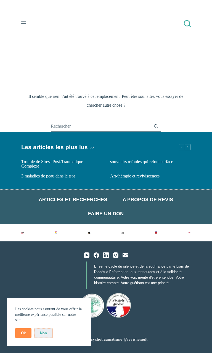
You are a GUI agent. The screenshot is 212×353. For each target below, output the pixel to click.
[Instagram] (115, 255)
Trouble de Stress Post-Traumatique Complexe (52, 164)
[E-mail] (125, 255)
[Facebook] (96, 255)
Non (43, 333)
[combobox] (100, 126)
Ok (23, 333)
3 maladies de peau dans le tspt (48, 176)
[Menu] (23, 23)
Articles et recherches (73, 199)
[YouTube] (86, 255)
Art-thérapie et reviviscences (135, 176)
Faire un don (106, 213)
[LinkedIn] (106, 255)
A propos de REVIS (148, 199)
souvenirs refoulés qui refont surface (141, 162)
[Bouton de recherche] (155, 126)
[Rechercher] (187, 23)
